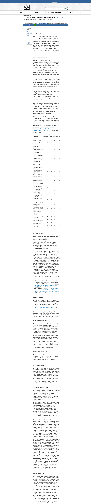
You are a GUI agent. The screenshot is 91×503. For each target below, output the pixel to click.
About (71, 12)
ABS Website (54, 1)
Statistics (19, 12)
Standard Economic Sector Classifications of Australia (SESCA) (47, 285)
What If (28, 38)
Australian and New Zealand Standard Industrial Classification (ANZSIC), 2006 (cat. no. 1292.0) (44, 128)
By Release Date (27, 15)
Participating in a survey (54, 12)
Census (37, 12)
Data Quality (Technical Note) (29, 42)
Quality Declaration (62, 17)
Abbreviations (29, 33)
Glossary (28, 31)
